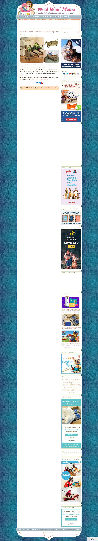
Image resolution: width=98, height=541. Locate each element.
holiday (75, 385)
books (73, 379)
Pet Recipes (35, 19)
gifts (78, 384)
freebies (65, 384)
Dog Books (29, 19)
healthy (73, 385)
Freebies (64, 16)
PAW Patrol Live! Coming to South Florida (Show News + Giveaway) (71, 344)
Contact (63, 19)
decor (53, 87)
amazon (40, 87)
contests (79, 379)
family (74, 382)
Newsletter (47, 19)
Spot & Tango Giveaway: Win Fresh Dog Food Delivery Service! (71, 328)
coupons (68, 381)
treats (70, 392)
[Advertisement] (50, 25)
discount (78, 381)
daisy (71, 381)
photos (63, 389)
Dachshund (46, 87)
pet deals (68, 387)
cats (75, 379)
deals (50, 87)
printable (67, 389)
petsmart (78, 387)
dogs (56, 87)
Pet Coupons (35, 16)
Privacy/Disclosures (56, 19)
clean (77, 379)
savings (67, 390)
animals (67, 379)
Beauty (41, 19)
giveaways (67, 385)
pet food (72, 387)
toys (79, 390)
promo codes (75, 389)
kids (80, 385)
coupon (64, 381)
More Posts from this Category (68, 347)
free (79, 382)
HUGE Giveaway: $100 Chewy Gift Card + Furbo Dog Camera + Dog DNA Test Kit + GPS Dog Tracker (71, 311)
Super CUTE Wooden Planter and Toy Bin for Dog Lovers (39, 32)
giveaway (63, 385)
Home (19, 16)
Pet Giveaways (21, 19)
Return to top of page (50, 532)
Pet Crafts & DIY (47, 16)
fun (76, 384)
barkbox (70, 379)
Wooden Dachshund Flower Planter (36, 65)
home (78, 385)
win (73, 392)
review (80, 389)
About (68, 19)
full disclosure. (37, 35)
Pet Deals (26, 16)
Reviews (57, 16)
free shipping (71, 384)
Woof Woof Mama (49, 7)
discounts (66, 382)
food (76, 382)
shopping (71, 390)
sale (63, 390)
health (70, 385)
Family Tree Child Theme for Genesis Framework (68, 529)
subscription (76, 390)
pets (75, 387)
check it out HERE (44, 79)
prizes (70, 389)
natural (64, 387)
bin (43, 87)
